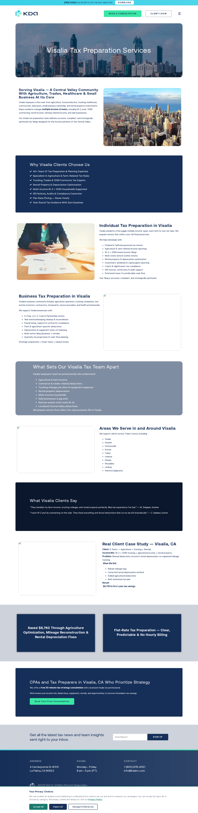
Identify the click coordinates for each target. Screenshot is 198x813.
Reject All (58, 807)
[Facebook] (141, 786)
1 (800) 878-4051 (134, 767)
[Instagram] (133, 786)
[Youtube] (157, 786)
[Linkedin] (125, 786)
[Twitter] (149, 786)
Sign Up (158, 737)
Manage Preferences (83, 807)
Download (124, 2)
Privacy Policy (80, 785)
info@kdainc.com (134, 770)
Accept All (38, 807)
